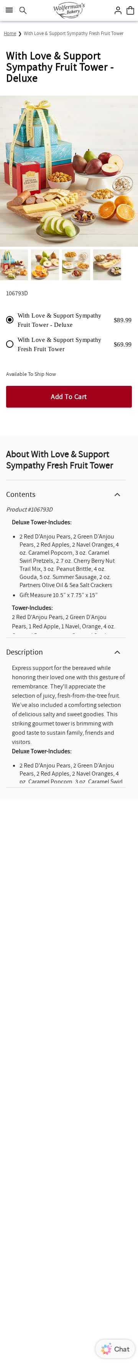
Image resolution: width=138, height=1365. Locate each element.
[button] (66, 492)
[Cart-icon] (130, 10)
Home (10, 33)
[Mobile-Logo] (69, 10)
